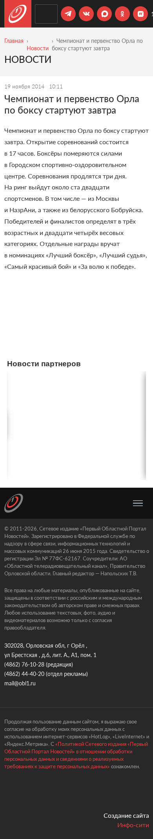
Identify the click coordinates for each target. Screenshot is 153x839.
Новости (38, 48)
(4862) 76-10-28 (24, 664)
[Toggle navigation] (138, 503)
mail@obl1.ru (20, 683)
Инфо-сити (133, 824)
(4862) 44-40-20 (24, 673)
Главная (14, 40)
